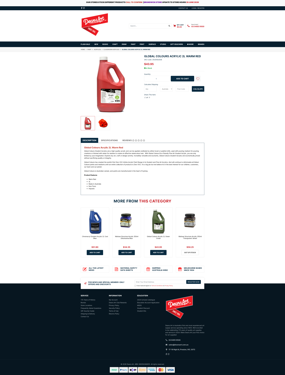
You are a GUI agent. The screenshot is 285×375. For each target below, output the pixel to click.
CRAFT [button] (115, 44)
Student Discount (143, 308)
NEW (96, 44)
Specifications (109, 140)
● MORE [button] (190, 44)
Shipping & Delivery (88, 314)
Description (89, 140)
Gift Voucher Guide (87, 311)
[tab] (89, 140)
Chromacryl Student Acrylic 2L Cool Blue (95, 237)
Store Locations (86, 305)
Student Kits (141, 311)
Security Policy (114, 308)
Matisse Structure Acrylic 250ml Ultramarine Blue (126, 237)
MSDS (139, 305)
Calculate (198, 89)
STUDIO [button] (163, 44)
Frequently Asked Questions (91, 308)
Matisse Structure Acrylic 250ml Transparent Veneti (190, 237)
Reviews (127, 140)
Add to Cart (182, 79)
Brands (83, 303)
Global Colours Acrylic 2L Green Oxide (158, 237)
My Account (113, 300)
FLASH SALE (85, 44)
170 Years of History (88, 300)
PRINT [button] (142, 44)
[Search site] (169, 25)
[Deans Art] (95, 26)
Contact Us (85, 316)
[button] (198, 78)
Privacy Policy (169, 285)
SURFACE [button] (152, 44)
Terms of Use (113, 311)
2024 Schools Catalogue (146, 300)
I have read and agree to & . (154, 285)
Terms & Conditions (157, 285)
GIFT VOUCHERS (176, 44)
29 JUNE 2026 (192, 2)
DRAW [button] (124, 44)
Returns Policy (114, 314)
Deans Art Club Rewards (118, 303)
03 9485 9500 (197, 26)
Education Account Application (148, 303)
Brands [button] (201, 44)
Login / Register (198, 8)
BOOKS (105, 44)
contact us (183, 8)
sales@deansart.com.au (178, 345)
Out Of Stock (190, 252)
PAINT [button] (133, 44)
